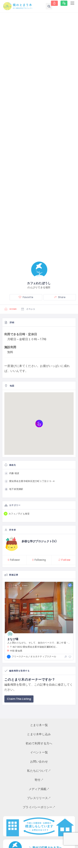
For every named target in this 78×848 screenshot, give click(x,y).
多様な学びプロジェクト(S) (39, 541)
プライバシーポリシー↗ (39, 807)
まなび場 (12, 639)
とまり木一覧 (39, 725)
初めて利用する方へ (39, 743)
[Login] (54, 3)
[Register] (64, 3)
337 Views (23, 586)
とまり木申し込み (39, 734)
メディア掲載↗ (39, 789)
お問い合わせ (39, 761)
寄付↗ (39, 780)
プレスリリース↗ (39, 798)
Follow (65, 560)
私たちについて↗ (39, 770)
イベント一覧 (39, 752)
